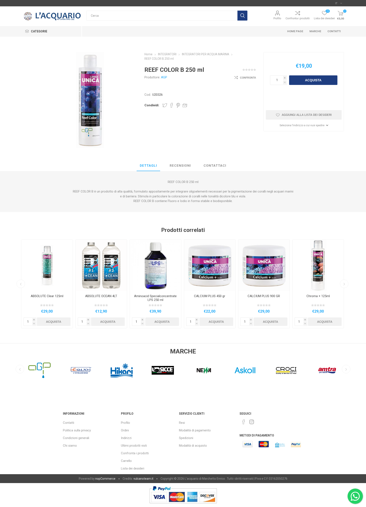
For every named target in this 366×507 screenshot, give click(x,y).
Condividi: (151, 105)
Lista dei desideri (132, 468)
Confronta (248, 77)
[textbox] (161, 16)
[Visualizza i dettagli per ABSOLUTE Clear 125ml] (47, 265)
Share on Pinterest (178, 105)
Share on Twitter (164, 105)
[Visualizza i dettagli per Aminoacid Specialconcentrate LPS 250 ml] (155, 265)
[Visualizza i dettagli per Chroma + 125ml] (318, 265)
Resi (182, 423)
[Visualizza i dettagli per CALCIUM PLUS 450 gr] (209, 265)
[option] (47, 284)
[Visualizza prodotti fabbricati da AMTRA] (286, 370)
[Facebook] (243, 421)
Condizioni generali (76, 438)
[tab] (148, 166)
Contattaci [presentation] (215, 166)
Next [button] (344, 284)
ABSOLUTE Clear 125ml (47, 296)
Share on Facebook (171, 105)
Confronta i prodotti (298, 18)
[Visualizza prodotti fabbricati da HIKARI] (80, 370)
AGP (164, 77)
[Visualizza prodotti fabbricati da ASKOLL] (204, 370)
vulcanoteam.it (143, 478)
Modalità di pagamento (195, 430)
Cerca (242, 16)
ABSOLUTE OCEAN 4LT (101, 296)
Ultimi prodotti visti (134, 445)
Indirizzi (126, 438)
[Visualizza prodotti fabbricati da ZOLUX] (327, 370)
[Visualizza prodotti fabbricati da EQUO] (39, 370)
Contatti (68, 423)
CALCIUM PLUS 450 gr (209, 296)
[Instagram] (251, 421)
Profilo (277, 18)
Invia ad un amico (185, 105)
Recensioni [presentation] (180, 166)
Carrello (126, 461)
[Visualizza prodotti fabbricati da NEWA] (162, 370)
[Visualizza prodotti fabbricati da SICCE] (121, 370)
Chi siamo (70, 445)
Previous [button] (21, 284)
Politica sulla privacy (77, 430)
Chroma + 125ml (318, 296)
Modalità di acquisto (193, 445)
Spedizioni (186, 438)
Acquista (313, 80)
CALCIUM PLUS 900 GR (264, 296)
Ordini (125, 430)
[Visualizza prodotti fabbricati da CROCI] (245, 370)
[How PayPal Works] (183, 505)
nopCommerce (105, 478)
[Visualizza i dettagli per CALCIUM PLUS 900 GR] (264, 265)
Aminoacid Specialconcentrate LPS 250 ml (155, 298)
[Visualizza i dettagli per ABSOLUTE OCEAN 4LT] (101, 265)
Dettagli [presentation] (148, 166)
